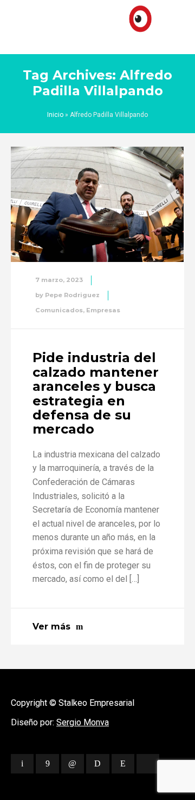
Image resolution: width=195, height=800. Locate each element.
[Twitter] (22, 763)
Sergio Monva (82, 722)
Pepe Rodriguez (72, 295)
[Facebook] (47, 763)
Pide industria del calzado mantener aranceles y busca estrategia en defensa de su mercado (95, 393)
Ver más (51, 626)
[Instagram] (123, 763)
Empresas (103, 310)
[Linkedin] (72, 763)
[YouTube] (147, 763)
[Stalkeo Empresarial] (97, 24)
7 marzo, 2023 (59, 280)
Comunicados (59, 310)
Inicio (55, 115)
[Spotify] (97, 763)
